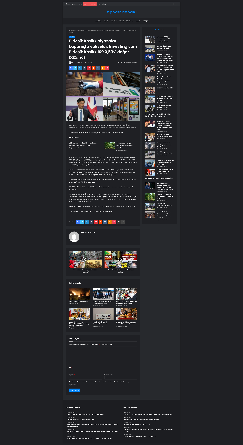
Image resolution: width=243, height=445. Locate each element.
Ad (70, 367)
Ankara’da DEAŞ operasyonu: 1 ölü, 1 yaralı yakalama (163, 39)
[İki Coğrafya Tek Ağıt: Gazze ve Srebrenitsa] (150, 137)
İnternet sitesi (108, 374)
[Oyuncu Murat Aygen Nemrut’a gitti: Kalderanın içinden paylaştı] (150, 79)
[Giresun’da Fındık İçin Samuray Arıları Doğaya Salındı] (110, 145)
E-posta (72, 374)
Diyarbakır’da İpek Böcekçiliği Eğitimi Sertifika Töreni (126, 302)
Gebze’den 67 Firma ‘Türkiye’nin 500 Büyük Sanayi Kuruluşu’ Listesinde (79, 324)
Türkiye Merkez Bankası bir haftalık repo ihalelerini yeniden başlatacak (159, 115)
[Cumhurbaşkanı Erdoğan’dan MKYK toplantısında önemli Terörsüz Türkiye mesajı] (150, 185)
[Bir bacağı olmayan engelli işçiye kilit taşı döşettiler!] (150, 145)
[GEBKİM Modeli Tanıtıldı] (150, 90)
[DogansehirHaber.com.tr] (121, 12)
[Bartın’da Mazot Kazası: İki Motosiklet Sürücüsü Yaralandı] (150, 99)
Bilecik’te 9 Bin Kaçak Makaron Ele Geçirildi (100, 323)
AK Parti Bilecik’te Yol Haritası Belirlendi (164, 47)
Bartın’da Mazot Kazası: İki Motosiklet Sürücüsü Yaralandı (165, 98)
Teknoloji (129, 21)
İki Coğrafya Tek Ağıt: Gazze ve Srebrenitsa (164, 135)
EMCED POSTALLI (77, 62)
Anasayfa (98, 21)
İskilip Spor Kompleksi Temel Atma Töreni (159, 178)
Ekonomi (114, 21)
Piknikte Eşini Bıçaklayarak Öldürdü (164, 204)
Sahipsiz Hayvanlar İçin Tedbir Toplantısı (165, 171)
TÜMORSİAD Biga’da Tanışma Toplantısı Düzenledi (103, 302)
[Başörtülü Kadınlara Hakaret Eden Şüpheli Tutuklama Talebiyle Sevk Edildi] (150, 214)
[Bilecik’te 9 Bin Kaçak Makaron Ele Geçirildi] (103, 314)
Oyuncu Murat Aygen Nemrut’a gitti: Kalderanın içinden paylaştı (164, 80)
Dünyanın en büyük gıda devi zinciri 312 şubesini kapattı (126, 323)
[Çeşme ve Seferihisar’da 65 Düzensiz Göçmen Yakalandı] (150, 163)
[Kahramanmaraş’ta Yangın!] (79, 294)
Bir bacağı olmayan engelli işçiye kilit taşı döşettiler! (164, 145)
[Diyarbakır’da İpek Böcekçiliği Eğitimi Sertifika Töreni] (126, 294)
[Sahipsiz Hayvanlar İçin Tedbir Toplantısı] (150, 172)
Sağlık (121, 21)
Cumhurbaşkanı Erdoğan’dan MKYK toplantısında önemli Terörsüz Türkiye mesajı (165, 186)
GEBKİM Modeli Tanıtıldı (165, 88)
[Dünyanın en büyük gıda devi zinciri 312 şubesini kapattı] (126, 314)
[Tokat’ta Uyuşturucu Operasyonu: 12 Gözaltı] (150, 154)
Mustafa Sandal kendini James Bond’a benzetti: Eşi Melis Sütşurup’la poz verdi (165, 69)
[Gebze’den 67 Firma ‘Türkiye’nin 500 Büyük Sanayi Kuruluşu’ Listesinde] (79, 314)
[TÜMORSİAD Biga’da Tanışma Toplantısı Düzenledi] (103, 294)
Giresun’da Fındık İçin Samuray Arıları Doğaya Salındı (124, 145)
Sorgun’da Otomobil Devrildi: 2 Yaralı (164, 107)
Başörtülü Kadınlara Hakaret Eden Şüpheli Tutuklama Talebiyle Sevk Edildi (164, 215)
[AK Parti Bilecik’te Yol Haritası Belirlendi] (150, 48)
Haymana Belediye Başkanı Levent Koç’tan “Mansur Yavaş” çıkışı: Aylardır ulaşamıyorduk (123, 4)
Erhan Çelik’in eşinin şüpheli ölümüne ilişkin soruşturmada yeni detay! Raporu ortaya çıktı (164, 125)
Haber (106, 21)
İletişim (145, 21)
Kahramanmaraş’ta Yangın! (78, 301)
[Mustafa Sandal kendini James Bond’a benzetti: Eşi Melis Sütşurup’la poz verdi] (150, 68)
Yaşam (138, 21)
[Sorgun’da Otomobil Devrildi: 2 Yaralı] (150, 108)
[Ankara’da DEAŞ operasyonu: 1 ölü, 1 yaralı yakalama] (150, 39)
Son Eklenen (159, 30)
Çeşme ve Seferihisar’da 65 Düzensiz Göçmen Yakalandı (165, 162)
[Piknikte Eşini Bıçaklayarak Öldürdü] (150, 206)
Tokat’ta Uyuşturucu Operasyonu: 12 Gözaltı (165, 153)
